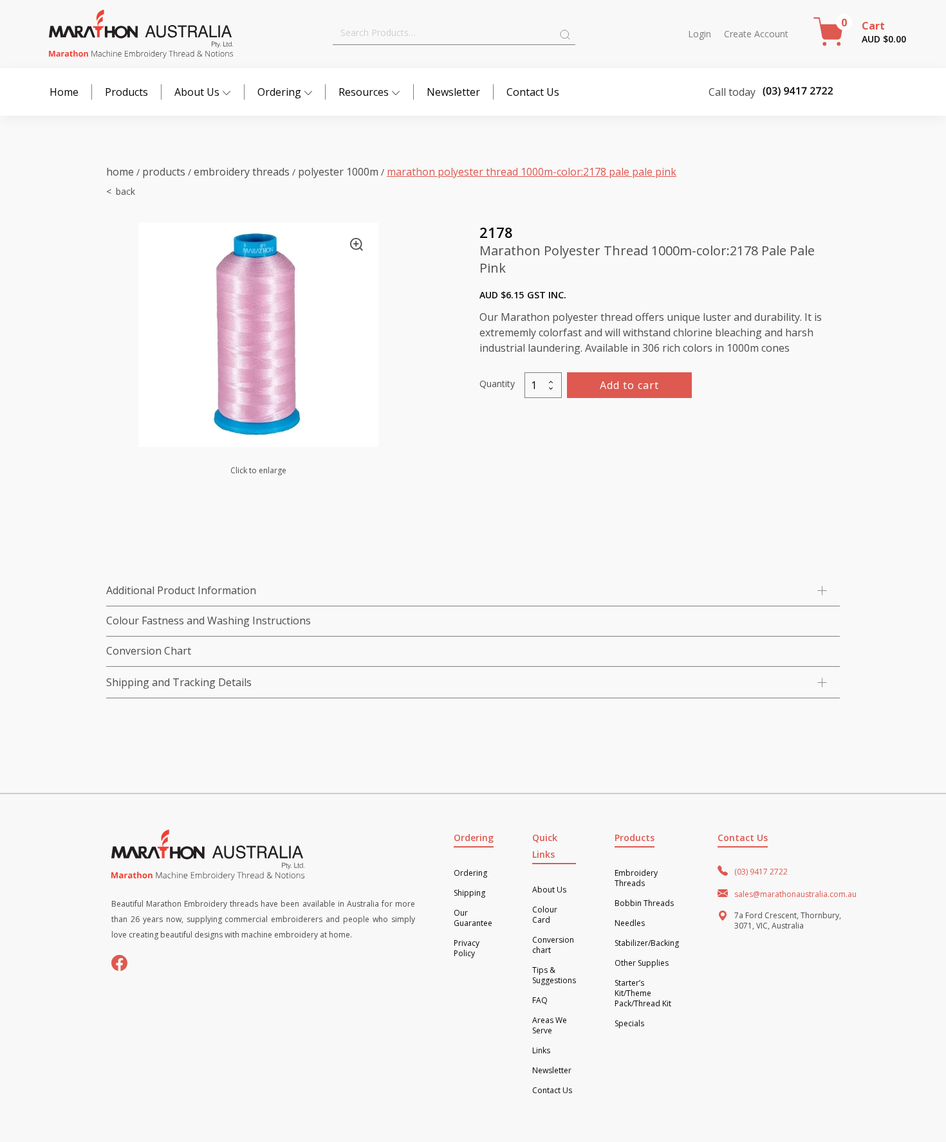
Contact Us (532, 92)
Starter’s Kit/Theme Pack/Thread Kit (643, 993)
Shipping (469, 893)
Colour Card (544, 915)
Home (64, 92)
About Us (196, 92)
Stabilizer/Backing (647, 943)
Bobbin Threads (644, 903)
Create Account (756, 34)
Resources (364, 92)
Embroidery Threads (242, 172)
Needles (630, 923)
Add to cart (629, 385)
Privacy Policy (466, 948)
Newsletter (453, 92)
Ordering (279, 92)
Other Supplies (642, 963)
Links (541, 1051)
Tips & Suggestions (554, 975)
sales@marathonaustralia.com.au (795, 894)
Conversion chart (553, 945)
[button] (356, 244)
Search (565, 34)
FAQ (540, 1000)
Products (126, 92)
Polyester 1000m (338, 172)
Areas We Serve (549, 1025)
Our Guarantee (473, 918)
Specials (629, 1024)
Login (699, 34)
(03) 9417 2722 (761, 871)
